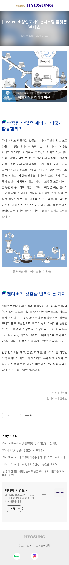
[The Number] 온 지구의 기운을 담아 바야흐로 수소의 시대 (33, 457)
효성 (14, 436)
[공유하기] (12, 415)
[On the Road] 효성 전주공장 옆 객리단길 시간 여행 (29, 443)
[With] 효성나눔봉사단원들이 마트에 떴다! (24, 450)
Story (5, 436)
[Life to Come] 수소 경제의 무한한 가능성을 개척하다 (30, 464)
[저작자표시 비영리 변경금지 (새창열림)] (41, 415)
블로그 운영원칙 (41, 545)
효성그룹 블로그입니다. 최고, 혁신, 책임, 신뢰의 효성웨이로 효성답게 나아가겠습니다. (26, 498)
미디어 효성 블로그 (18, 490)
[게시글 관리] (17, 415)
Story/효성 (27, 35)
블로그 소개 (25, 545)
